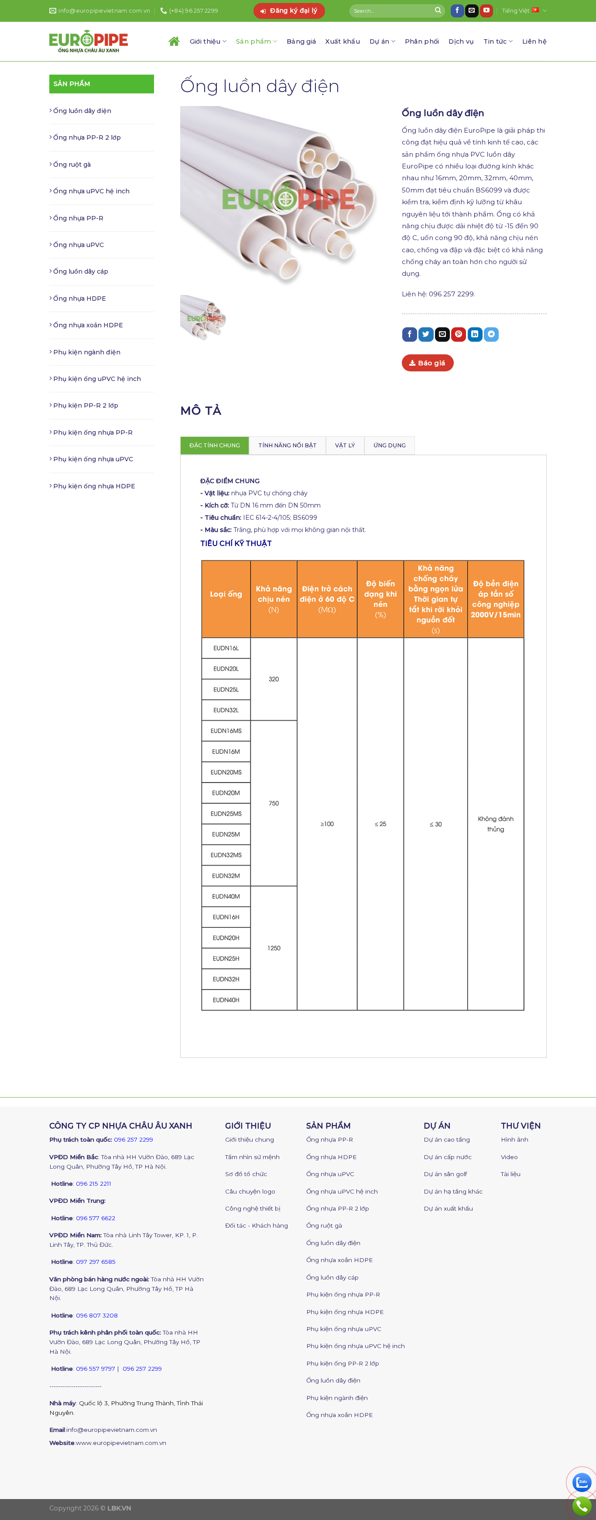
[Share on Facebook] (409, 334)
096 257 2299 (133, 1139)
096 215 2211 (93, 1183)
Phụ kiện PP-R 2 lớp (84, 405)
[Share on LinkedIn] (475, 334)
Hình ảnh (514, 1139)
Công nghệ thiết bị (253, 1208)
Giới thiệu (205, 41)
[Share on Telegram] (491, 334)
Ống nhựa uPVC (77, 245)
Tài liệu (511, 1173)
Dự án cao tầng (447, 1139)
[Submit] (438, 10)
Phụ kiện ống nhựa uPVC (92, 459)
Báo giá (431, 363)
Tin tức (495, 41)
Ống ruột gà (71, 164)
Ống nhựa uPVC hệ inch (90, 191)
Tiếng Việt (516, 10)
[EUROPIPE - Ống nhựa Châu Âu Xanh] (88, 41)
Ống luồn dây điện (81, 111)
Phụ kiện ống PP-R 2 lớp (342, 1363)
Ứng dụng (389, 445)
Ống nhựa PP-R (77, 218)
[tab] (214, 445)
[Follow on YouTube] (486, 10)
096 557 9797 (95, 1368)
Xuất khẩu (342, 41)
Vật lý (345, 445)
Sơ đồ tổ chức (246, 1173)
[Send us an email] (471, 10)
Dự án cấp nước (448, 1156)
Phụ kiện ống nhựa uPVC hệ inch (355, 1345)
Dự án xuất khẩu (448, 1208)
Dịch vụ (461, 41)
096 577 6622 (95, 1218)
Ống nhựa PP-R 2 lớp (86, 137)
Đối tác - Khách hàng (256, 1225)
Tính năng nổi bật (287, 445)
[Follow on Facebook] (457, 10)
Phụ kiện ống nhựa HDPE (93, 486)
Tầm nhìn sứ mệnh (252, 1156)
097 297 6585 (96, 1261)
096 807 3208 (97, 1315)
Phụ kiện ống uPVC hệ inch (96, 379)
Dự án (379, 41)
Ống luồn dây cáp (79, 271)
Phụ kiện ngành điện (85, 352)
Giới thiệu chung (249, 1139)
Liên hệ (534, 41)
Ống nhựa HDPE (78, 298)
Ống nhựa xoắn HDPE (87, 325)
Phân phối (422, 41)
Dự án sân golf (445, 1173)
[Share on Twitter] (425, 334)
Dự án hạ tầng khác (453, 1191)
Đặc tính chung (214, 445)
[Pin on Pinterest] (458, 334)
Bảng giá (301, 41)
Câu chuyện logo (250, 1191)
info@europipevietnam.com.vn (111, 1429)
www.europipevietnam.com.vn (121, 1442)
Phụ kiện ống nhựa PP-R (92, 432)
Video (509, 1156)
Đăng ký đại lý (293, 10)
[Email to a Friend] (442, 334)
